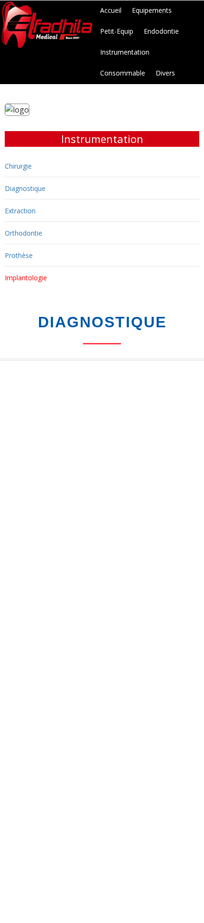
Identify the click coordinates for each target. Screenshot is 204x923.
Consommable (122, 72)
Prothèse (19, 255)
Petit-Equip (116, 31)
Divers (165, 72)
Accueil (110, 10)
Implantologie (26, 277)
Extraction (20, 210)
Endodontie (161, 31)
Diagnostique (25, 188)
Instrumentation (124, 52)
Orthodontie (23, 233)
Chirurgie (18, 166)
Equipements (152, 10)
